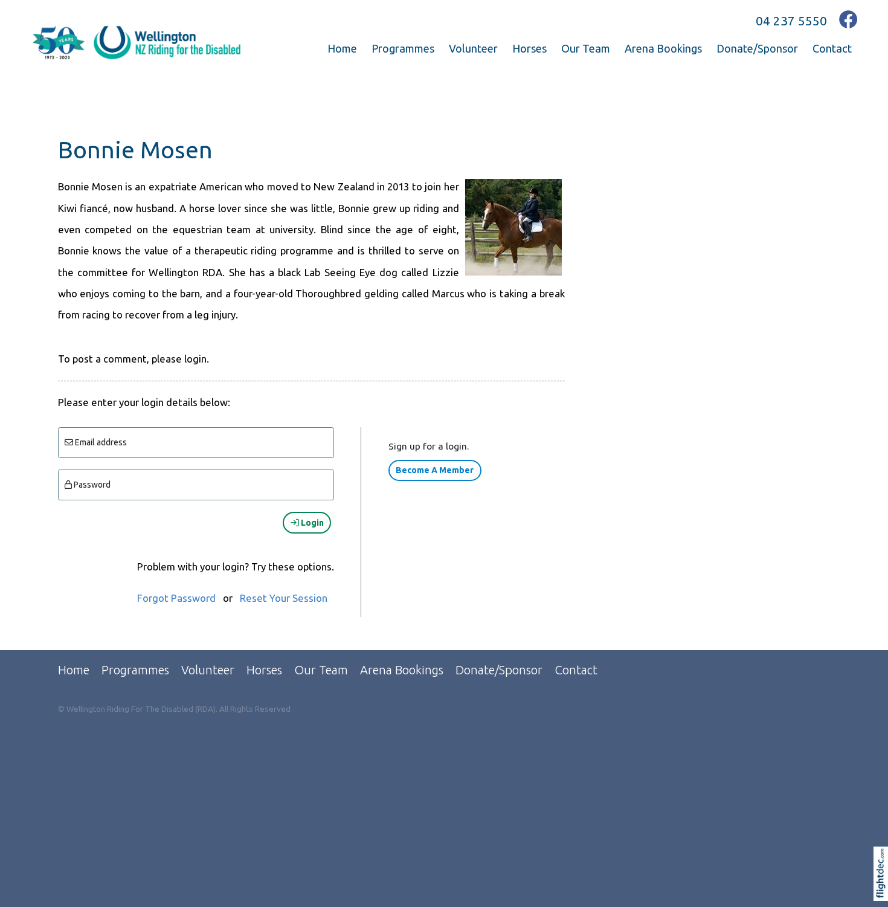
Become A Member (435, 470)
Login (311, 523)
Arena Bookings (663, 48)
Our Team (585, 48)
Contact (832, 48)
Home (342, 48)
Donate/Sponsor (757, 48)
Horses (529, 48)
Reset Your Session (283, 598)
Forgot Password (176, 598)
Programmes (403, 48)
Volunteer (473, 48)
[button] (883, 889)
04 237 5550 (791, 20)
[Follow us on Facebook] (848, 19)
